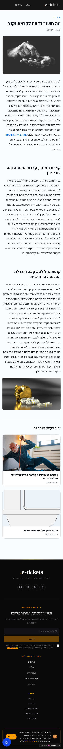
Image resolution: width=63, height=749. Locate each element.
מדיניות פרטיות (31, 708)
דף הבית (31, 698)
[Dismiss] (59, 745)
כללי (31, 667)
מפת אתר (31, 718)
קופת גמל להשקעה (17, 135)
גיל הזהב (57, 17)
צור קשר (18, 4)
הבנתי (11, 736)
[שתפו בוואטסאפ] (28, 587)
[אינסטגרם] (20, 587)
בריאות (31, 662)
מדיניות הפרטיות (12, 648)
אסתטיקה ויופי (31, 678)
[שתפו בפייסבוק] (42, 587)
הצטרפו (31, 639)
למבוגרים (31, 673)
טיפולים (31, 684)
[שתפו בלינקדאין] (35, 587)
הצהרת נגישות (31, 713)
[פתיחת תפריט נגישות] (6, 742)
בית (28, 4)
